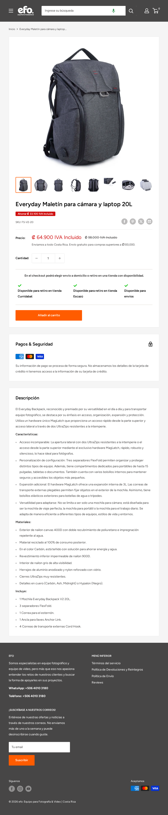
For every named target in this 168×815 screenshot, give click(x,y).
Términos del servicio (106, 663)
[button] (113, 11)
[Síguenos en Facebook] (12, 789)
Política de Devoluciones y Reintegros (117, 669)
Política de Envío (103, 676)
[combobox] (84, 11)
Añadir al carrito (49, 315)
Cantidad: (22, 258)
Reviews (97, 682)
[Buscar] (131, 11)
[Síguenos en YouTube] (28, 789)
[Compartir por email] (149, 221)
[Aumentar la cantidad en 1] (59, 258)
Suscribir (21, 760)
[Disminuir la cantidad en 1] (36, 258)
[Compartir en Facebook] (124, 221)
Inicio (12, 29)
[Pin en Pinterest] (133, 221)
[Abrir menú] (11, 10)
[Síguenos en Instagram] (20, 789)
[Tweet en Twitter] (141, 221)
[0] (155, 10)
